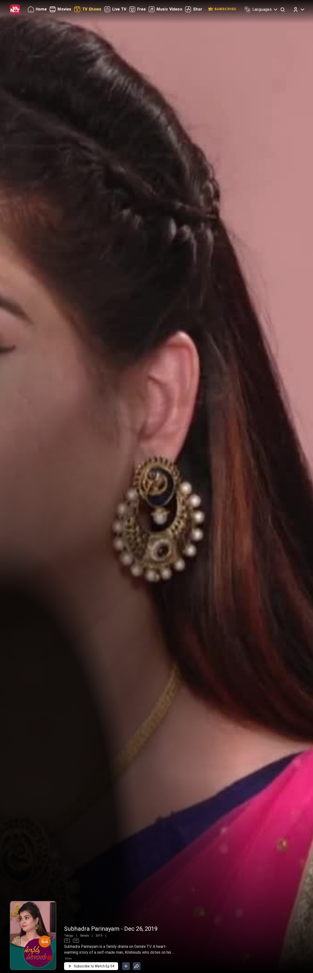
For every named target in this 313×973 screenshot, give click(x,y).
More (68, 958)
